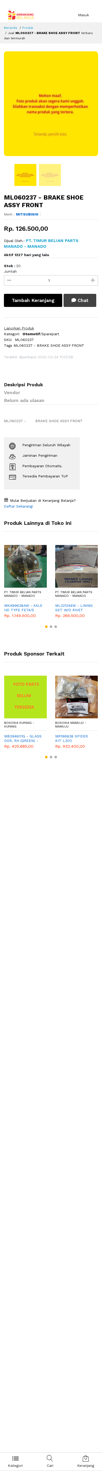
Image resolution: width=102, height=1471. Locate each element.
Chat (82, 300)
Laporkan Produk (19, 328)
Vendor (12, 392)
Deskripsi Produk (23, 384)
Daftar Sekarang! (18, 506)
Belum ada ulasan (24, 400)
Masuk (83, 15)
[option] (51, 103)
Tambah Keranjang (33, 300)
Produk (27, 28)
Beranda (10, 28)
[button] (46, 626)
